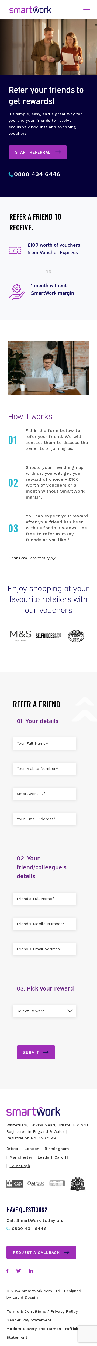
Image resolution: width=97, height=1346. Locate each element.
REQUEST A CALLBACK (36, 1252)
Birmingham (57, 1148)
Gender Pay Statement (28, 1320)
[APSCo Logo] (37, 1188)
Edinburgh (19, 1166)
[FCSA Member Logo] (16, 1190)
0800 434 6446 (37, 174)
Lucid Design (25, 1297)
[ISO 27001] (59, 1193)
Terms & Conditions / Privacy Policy (42, 1311)
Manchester (20, 1157)
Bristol (12, 1148)
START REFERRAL (33, 151)
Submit (31, 1052)
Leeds (43, 1157)
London (32, 1148)
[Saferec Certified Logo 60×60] (80, 1191)
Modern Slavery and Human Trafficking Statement (45, 1333)
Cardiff (61, 1157)
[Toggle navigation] (87, 10)
